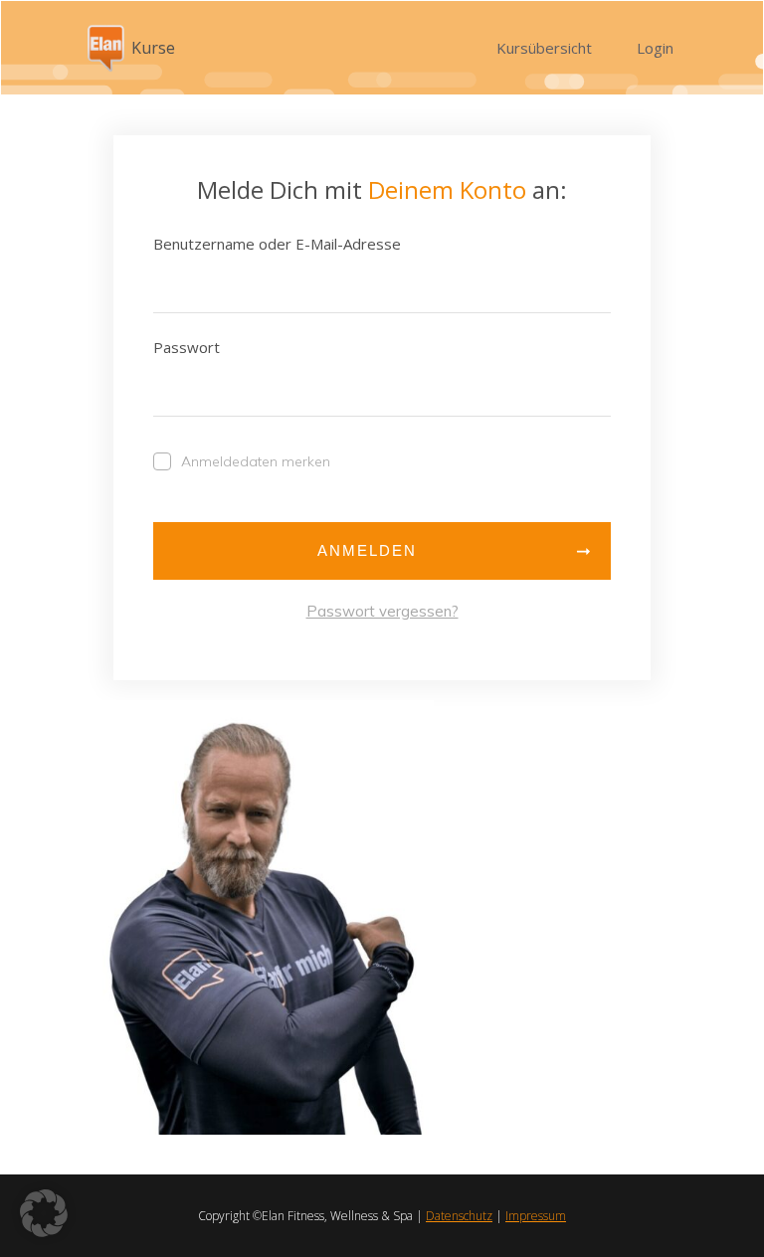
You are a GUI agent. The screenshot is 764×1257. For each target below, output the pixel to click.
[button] (44, 1213)
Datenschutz (459, 1215)
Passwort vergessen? (382, 611)
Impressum (535, 1215)
